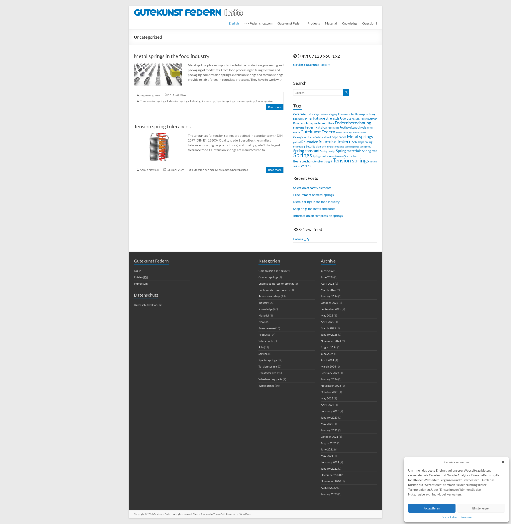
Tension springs (351, 160)
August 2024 (329, 347)
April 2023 (327, 404)
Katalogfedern (300, 137)
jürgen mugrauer (150, 95)
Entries (301, 239)
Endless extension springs (274, 290)
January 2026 (329, 296)
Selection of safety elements (312, 188)
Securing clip (299, 146)
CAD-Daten (300, 114)
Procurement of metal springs (313, 195)
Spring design (327, 151)
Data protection (449, 517)
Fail (311, 118)
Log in (137, 270)
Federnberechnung (353, 122)
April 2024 (327, 360)
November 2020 (331, 481)
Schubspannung (362, 142)
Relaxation (309, 142)
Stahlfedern (338, 156)
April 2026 (327, 283)
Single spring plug (335, 146)
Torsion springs (245, 101)
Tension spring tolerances (162, 126)
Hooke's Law (342, 132)
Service (262, 353)
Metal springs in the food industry (171, 56)
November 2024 (331, 341)
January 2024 (329, 379)
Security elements (316, 146)
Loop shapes (338, 137)
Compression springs (153, 101)
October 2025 (329, 302)
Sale (260, 347)
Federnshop (333, 127)
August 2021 (329, 443)
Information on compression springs (318, 215)
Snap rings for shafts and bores (314, 208)
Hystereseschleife (357, 132)
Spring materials (348, 151)
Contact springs (268, 277)
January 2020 (329, 494)
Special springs (226, 101)
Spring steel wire (322, 156)
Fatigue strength (326, 118)
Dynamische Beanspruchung (356, 114)
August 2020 (329, 487)
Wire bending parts (270, 379)
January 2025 (329, 334)
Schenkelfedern (335, 141)
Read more (274, 107)
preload (297, 142)
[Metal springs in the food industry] (158, 65)
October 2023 (329, 392)
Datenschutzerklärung (147, 305)
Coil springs (313, 114)
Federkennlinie (324, 123)
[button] (503, 462)
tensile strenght (323, 161)
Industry (195, 101)
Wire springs (266, 385)
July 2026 (327, 270)
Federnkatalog (316, 127)
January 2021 (329, 468)
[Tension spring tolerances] (158, 135)
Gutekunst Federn (289, 23)
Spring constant (306, 150)
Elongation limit (300, 118)
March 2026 (328, 290)
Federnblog (298, 127)
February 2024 (330, 373)
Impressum (466, 517)
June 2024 (327, 353)
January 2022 (329, 430)
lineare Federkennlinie (319, 137)
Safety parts (265, 341)
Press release (266, 328)
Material (331, 23)
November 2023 (331, 385)
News (261, 321)
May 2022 (327, 424)
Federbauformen (369, 118)
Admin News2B (149, 169)
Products (313, 23)
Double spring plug (329, 114)
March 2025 (328, 328)
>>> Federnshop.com (258, 23)
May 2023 (327, 398)
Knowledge (349, 23)
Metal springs (360, 136)
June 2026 (327, 277)
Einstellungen (481, 508)
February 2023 (330, 411)
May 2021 (327, 455)
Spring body (365, 146)
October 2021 (329, 436)
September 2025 (331, 309)
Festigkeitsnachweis (353, 127)
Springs (302, 154)
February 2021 (330, 462)
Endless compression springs (276, 283)
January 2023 (329, 417)
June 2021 (327, 449)
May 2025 (327, 315)
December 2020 (331, 475)
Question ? (369, 23)
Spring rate (369, 151)
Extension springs (178, 101)
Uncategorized (265, 101)
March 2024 (328, 366)
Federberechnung (303, 123)
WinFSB (306, 165)
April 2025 (327, 321)
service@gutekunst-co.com (311, 64)
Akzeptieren (432, 508)
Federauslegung (350, 118)
